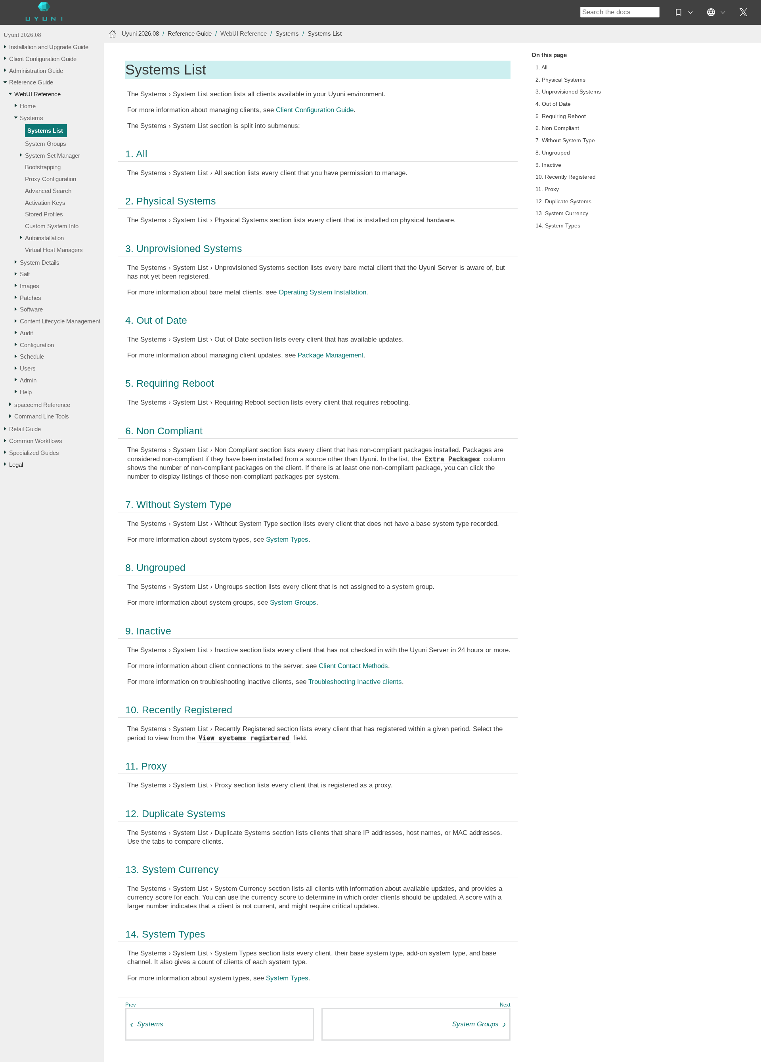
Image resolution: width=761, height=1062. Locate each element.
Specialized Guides (34, 452)
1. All (541, 68)
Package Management (330, 355)
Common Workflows (35, 440)
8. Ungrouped (552, 153)
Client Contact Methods (353, 666)
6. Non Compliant (557, 128)
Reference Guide (31, 82)
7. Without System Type (565, 140)
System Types (287, 539)
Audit (26, 333)
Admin (28, 380)
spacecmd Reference (42, 404)
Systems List (45, 130)
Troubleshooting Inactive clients (355, 682)
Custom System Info (51, 226)
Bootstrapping (43, 167)
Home (28, 106)
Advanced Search (48, 190)
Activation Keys (45, 202)
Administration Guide (36, 70)
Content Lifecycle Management (60, 321)
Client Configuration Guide (42, 58)
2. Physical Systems (560, 80)
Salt (25, 274)
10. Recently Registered (565, 177)
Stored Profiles (44, 214)
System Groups (45, 143)
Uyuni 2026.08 (22, 34)
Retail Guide (25, 429)
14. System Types (557, 226)
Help (26, 392)
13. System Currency (561, 213)
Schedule (32, 356)
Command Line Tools (41, 416)
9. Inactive (548, 165)
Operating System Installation (322, 292)
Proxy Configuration (50, 179)
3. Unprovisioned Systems (568, 92)
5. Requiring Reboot (560, 116)
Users (28, 368)
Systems (31, 118)
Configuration (37, 345)
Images (29, 286)
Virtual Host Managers (54, 249)
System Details (39, 262)
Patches (30, 297)
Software (31, 309)
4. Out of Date (553, 104)
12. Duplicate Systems (563, 201)
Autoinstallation (44, 238)
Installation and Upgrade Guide (48, 47)
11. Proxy (547, 189)
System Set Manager (52, 155)
